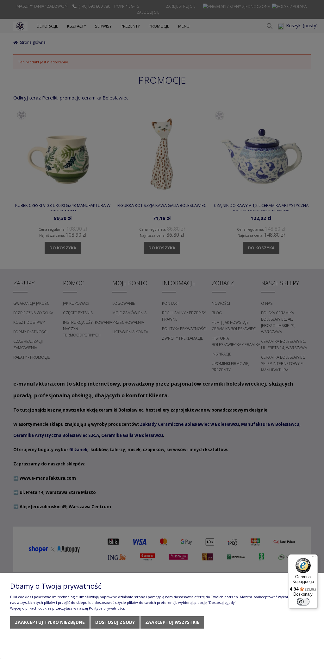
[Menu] (314, 558)
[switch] (303, 601)
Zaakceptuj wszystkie (172, 622)
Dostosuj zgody (115, 622)
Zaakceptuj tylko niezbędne (50, 622)
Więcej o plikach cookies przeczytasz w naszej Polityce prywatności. (67, 608)
